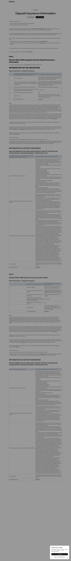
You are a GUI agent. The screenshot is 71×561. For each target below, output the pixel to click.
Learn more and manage (55, 551)
